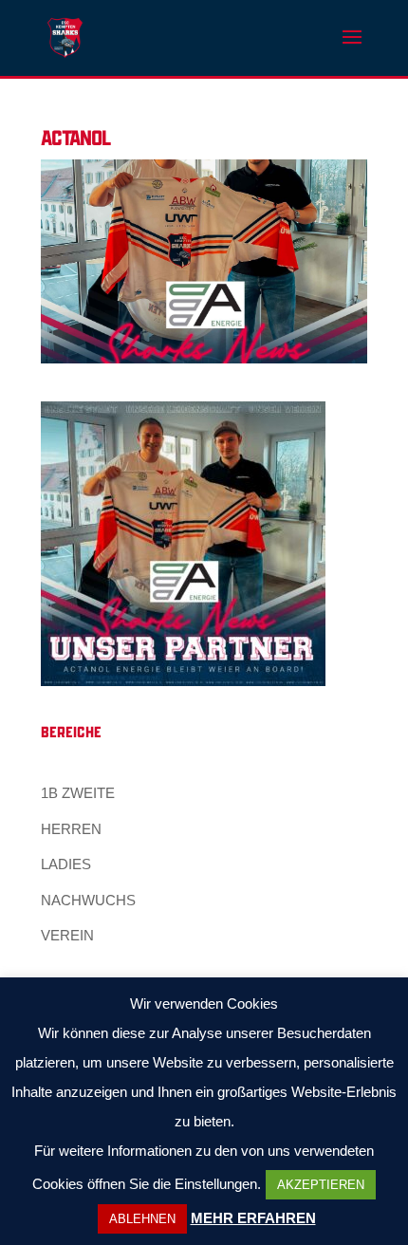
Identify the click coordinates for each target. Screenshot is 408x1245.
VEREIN (67, 935)
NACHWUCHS (88, 900)
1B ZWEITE (78, 793)
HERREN (71, 829)
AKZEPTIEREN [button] (320, 1185)
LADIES (66, 864)
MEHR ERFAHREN (253, 1218)
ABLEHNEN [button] (142, 1219)
